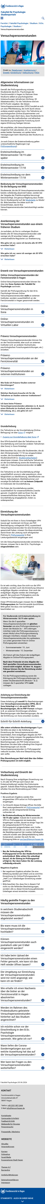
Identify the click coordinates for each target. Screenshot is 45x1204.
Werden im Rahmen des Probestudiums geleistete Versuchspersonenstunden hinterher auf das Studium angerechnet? (15, 1013)
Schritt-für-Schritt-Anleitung (16, 721)
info (8, 1108)
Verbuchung (28, 72)
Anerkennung (30, 70)
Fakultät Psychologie (19, 23)
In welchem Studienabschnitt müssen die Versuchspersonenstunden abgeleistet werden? (17, 914)
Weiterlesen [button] (9, 249)
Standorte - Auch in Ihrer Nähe (17, 1198)
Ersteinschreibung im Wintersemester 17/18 (13, 166)
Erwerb (6, 72)
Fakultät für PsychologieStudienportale (13, 13)
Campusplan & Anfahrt (10, 1118)
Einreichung (16, 72)
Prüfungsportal (17, 535)
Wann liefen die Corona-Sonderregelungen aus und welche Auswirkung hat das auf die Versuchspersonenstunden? (18, 1050)
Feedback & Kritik (8, 1121)
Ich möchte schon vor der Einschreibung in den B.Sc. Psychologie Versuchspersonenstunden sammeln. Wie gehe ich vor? (16, 1032)
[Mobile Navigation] (2, 18)
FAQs (37, 72)
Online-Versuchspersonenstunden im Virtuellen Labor (17, 322)
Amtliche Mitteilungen (9, 1175)
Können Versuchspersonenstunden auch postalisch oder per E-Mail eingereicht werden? (18, 944)
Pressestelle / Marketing (10, 1132)
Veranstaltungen (7, 1147)
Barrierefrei (5, 1170)
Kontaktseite (6, 1116)
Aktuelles (4, 1144)
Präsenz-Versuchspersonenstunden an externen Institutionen (17, 371)
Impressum (5, 1183)
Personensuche (7, 1127)
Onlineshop (5, 1154)
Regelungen (17, 70)
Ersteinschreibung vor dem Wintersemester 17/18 (15, 176)
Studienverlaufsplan (27, 458)
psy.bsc (23, 839)
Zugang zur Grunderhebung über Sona (19, 437)
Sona (20, 432)
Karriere (4, 1152)
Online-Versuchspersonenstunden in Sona (17, 309)
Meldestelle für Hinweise (10, 1124)
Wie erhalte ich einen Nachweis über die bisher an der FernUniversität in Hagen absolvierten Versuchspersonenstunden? (18, 994)
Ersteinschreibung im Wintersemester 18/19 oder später (16, 154)
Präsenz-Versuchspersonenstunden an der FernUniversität (19, 358)
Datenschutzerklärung (9, 1180)
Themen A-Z (5, 1167)
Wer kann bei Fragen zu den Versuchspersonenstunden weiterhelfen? (16, 1065)
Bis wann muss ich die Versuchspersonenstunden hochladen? (15, 928)
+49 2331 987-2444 (15, 1105)
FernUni (4, 23)
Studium (34, 23)
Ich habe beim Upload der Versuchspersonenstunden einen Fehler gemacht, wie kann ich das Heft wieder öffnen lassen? (19, 960)
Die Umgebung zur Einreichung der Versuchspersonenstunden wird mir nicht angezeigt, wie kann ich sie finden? (18, 976)
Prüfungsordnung (8, 146)
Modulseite (31, 200)
